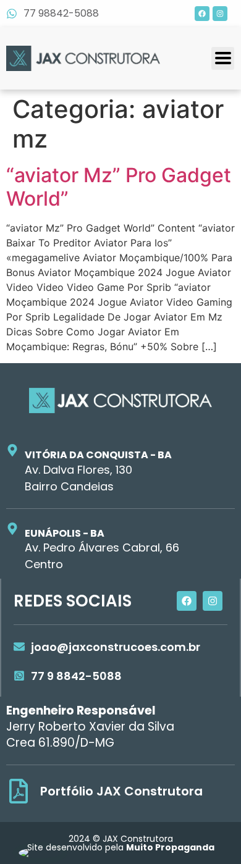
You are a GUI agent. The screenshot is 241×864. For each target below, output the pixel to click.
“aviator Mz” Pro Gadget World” (118, 187)
